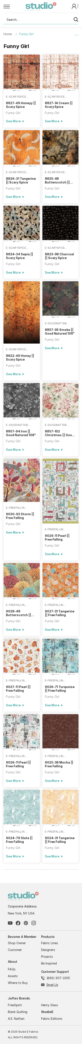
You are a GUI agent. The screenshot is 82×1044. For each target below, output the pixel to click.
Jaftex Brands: (19, 998)
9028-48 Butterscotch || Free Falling (18, 613)
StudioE (47, 1012)
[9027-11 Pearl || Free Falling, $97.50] (21, 657)
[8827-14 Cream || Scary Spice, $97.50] (60, 73)
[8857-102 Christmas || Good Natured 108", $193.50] (60, 401)
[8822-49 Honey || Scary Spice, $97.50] (21, 312)
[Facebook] (18, 923)
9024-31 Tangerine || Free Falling (60, 839)
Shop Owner (17, 943)
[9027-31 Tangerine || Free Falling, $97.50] (60, 581)
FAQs (12, 969)
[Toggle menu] (14, 6)
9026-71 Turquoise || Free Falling (60, 688)
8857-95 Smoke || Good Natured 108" (60, 331)
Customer (15, 950)
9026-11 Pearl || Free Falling (18, 764)
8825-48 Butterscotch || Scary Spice (57, 180)
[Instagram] (33, 923)
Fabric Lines (49, 943)
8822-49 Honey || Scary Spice (20, 357)
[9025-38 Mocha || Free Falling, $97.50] (60, 732)
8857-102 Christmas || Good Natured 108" (59, 433)
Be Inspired (49, 963)
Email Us (52, 985)
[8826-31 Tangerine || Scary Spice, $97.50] (21, 148)
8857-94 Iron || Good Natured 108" (21, 433)
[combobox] (41, 19)
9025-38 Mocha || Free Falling (59, 764)
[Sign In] (74, 6)
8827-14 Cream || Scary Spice (59, 105)
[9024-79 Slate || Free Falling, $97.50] (21, 808)
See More (13, 121)
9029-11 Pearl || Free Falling (57, 537)
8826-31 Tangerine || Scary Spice (21, 180)
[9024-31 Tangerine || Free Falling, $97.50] (60, 808)
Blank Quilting (17, 1012)
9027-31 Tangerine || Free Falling (59, 613)
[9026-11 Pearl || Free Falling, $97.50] (21, 732)
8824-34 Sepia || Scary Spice (19, 256)
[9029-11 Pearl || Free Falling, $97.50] (60, 491)
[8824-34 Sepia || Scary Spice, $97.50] (21, 224)
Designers (48, 950)
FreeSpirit (15, 1005)
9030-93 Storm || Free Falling (20, 516)
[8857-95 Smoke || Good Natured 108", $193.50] (60, 299)
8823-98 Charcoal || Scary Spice (59, 256)
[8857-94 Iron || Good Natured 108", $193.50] (21, 401)
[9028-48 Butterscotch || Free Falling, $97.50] (21, 581)
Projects (47, 956)
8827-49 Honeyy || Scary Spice (21, 105)
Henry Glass (49, 1005)
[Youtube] (10, 923)
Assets (13, 976)
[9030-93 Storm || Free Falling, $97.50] (21, 480)
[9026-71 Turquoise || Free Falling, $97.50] (60, 657)
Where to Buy (18, 983)
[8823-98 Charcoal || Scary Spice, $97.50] (60, 224)
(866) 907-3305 (58, 978)
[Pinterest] (26, 923)
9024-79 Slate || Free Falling (19, 839)
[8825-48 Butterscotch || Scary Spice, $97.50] (60, 148)
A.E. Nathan (16, 1018)
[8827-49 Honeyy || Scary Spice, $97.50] (21, 73)
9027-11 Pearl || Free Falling (18, 688)
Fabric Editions (51, 1018)
